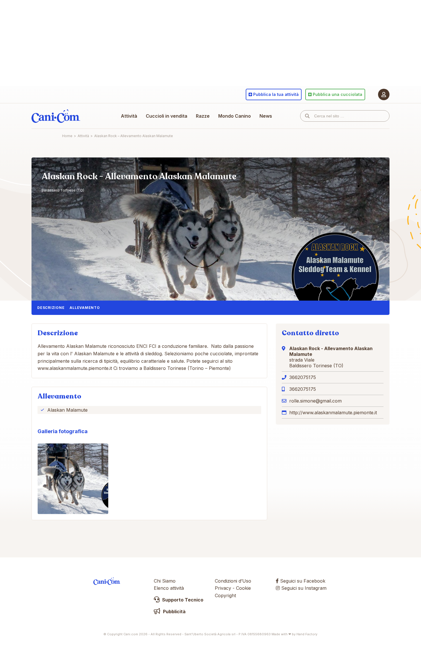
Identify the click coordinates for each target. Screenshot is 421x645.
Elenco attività (169, 588)
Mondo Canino (234, 116)
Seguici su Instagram (303, 588)
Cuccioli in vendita (166, 116)
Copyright (225, 595)
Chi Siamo (165, 581)
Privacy (223, 588)
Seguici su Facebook (302, 581)
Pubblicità (174, 611)
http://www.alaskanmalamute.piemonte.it (333, 412)
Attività (129, 116)
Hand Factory (306, 634)
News (265, 116)
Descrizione (50, 307)
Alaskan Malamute (67, 410)
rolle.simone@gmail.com (315, 401)
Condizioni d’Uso (233, 581)
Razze (203, 116)
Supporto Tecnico (182, 600)
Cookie (243, 588)
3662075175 (302, 377)
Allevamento (85, 307)
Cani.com (56, 116)
